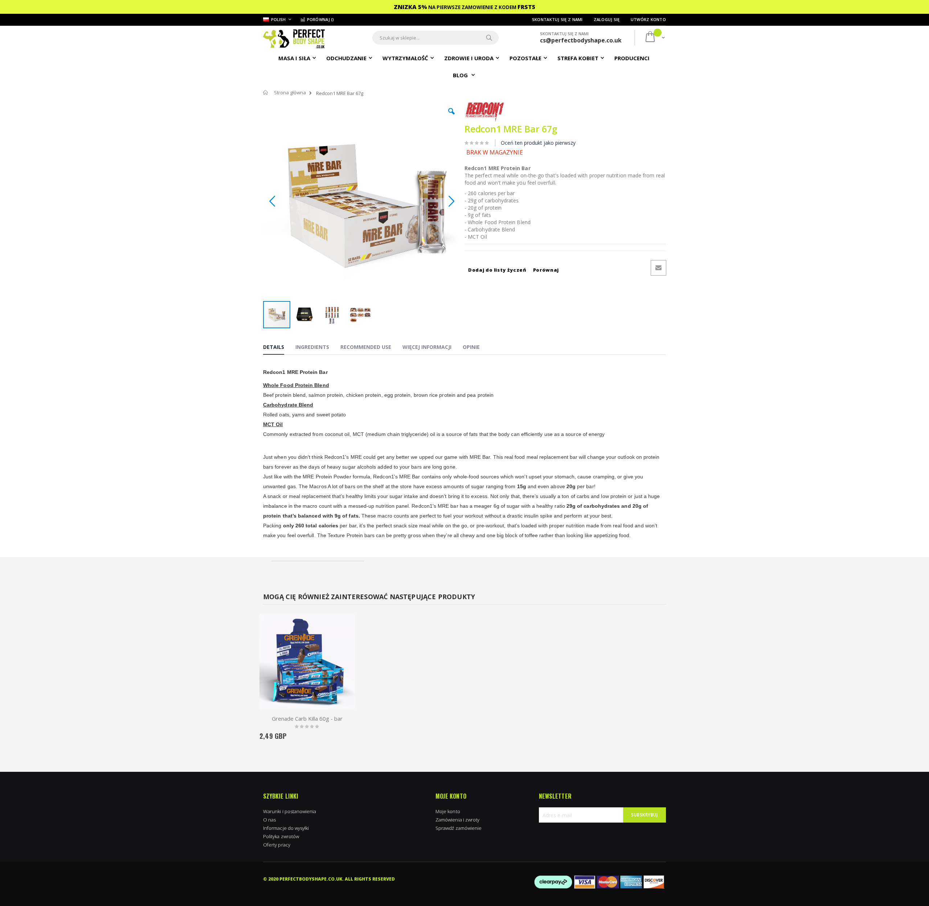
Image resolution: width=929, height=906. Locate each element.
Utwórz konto (648, 19)
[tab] (279, 348)
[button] (451, 116)
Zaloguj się (607, 19)
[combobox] (435, 37)
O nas (269, 819)
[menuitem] (632, 58)
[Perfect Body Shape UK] (294, 38)
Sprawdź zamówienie (458, 828)
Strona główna (290, 92)
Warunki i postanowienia (289, 811)
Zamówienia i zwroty (457, 819)
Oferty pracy (276, 844)
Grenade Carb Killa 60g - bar (307, 718)
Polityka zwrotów (281, 836)
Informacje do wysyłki (286, 828)
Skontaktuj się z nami (557, 19)
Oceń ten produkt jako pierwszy (538, 142)
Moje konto (447, 811)
